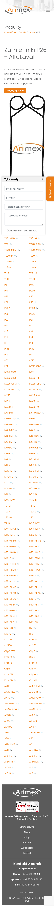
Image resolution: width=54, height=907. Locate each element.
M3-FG (8, 488)
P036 (32, 290)
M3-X (7, 465)
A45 (31, 726)
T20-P (7, 511)
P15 (6, 337)
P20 (6, 325)
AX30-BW (10, 692)
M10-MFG (34, 604)
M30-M (8, 471)
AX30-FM (34, 686)
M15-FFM (34, 564)
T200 (32, 279)
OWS (27, 901)
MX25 (7, 395)
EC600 (33, 639)
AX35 (7, 686)
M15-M (33, 546)
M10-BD (9, 628)
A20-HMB (10, 744)
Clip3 (7, 668)
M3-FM (33, 488)
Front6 (8, 663)
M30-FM (34, 471)
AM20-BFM (10, 709)
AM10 (32, 715)
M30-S (33, 465)
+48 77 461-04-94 (30, 874)
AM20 (7, 715)
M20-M (33, 535)
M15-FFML (35, 558)
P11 (30, 354)
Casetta (33, 680)
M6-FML (9, 436)
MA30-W (34, 401)
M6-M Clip (10, 418)
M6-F (7, 453)
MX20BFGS (10, 372)
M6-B (32, 453)
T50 (6, 279)
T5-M (32, 506)
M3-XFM (34, 459)
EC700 (8, 639)
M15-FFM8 (10, 569)
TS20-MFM (10, 250)
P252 (7, 308)
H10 (31, 633)
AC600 (33, 721)
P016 (31, 360)
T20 (31, 517)
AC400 (8, 726)
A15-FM (8, 761)
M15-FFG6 (10, 575)
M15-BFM (34, 587)
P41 (6, 290)
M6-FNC (34, 436)
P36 (6, 296)
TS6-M (33, 238)
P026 (32, 308)
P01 (6, 366)
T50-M (33, 273)
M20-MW (9, 500)
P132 (31, 349)
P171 (31, 325)
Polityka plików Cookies (36, 898)
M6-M (33, 430)
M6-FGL (34, 447)
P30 (31, 738)
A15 (31, 767)
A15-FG (33, 756)
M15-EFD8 (35, 552)
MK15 (7, 401)
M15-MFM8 (10, 540)
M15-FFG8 (35, 569)
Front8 (8, 657)
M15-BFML (35, 581)
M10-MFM (10, 604)
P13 (6, 354)
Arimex (30, 892)
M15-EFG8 (10, 552)
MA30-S (8, 407)
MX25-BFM (10, 383)
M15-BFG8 (10, 593)
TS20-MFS (35, 244)
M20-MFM (10, 529)
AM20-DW (35, 697)
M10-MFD (9, 610)
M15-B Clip (10, 581)
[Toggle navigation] (48, 10)
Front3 (33, 663)
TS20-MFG (35, 250)
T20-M (8, 517)
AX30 (7, 697)
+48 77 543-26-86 (32, 879)
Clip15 (32, 668)
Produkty (27, 842)
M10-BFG (34, 616)
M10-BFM (9, 616)
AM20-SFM (10, 703)
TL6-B (32, 261)
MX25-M (34, 378)
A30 (6, 738)
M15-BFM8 (10, 587)
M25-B (33, 494)
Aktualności (27, 847)
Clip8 (32, 651)
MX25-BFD (10, 389)
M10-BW (33, 622)
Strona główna (27, 826)
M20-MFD (10, 535)
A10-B (7, 773)
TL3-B (7, 267)
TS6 (6, 244)
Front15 (8, 674)
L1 (5, 343)
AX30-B (33, 692)
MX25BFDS (35, 366)
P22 (6, 319)
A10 (31, 773)
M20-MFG (35, 529)
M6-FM (8, 442)
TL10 (6, 273)
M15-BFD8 (35, 593)
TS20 (32, 255)
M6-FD (33, 442)
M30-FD (9, 476)
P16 (31, 331)
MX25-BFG (35, 383)
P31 (6, 302)
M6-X (32, 418)
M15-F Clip (10, 564)
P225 (32, 314)
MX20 (32, 372)
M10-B (8, 633)
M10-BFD (9, 622)
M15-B (33, 599)
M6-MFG (34, 424)
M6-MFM (9, 424)
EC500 (8, 645)
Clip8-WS (9, 651)
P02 (6, 360)
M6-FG (8, 447)
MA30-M (34, 407)
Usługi (27, 837)
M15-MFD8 (10, 546)
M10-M (33, 610)
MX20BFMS (10, 378)
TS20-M (9, 255)
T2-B (7, 523)
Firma (27, 832)
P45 (31, 285)
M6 (6, 459)
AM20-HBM (35, 703)
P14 (31, 337)
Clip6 (32, 657)
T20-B (33, 511)
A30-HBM (34, 732)
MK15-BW (34, 395)
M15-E (8, 558)
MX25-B (34, 389)
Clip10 (32, 674)
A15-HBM (34, 761)
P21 (31, 319)
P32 (31, 296)
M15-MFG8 (35, 540)
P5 (5, 285)
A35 (6, 732)
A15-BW (34, 750)
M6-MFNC (35, 412)
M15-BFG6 (10, 599)
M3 (6, 494)
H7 (31, 628)
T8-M (7, 506)
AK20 (7, 721)
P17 (6, 331)
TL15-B (33, 500)
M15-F (33, 575)
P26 (31, 302)
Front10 (8, 680)
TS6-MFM (10, 238)
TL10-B (8, 261)
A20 (6, 750)
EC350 (32, 645)
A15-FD (8, 756)
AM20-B (34, 709)
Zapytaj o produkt (15, 90)
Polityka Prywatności (15, 898)
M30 (7, 482)
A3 (30, 744)
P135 (6, 349)
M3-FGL (34, 482)
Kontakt (27, 853)
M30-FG (34, 476)
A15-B (7, 767)
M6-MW (8, 412)
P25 (6, 314)
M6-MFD (9, 430)
